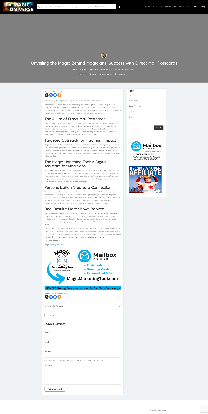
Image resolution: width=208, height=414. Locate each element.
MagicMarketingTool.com (54, 245)
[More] (59, 95)
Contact (181, 7)
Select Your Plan (170, 7)
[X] (47, 95)
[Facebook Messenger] (55, 95)
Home (147, 7)
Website (48, 351)
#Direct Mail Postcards (55, 306)
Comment (48, 365)
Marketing (83, 69)
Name (47, 333)
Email (47, 342)
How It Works (157, 7)
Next (117, 315)
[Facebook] (51, 95)
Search (131, 124)
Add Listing (200, 7)
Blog (187, 7)
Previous (50, 315)
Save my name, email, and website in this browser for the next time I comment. (75, 360)
